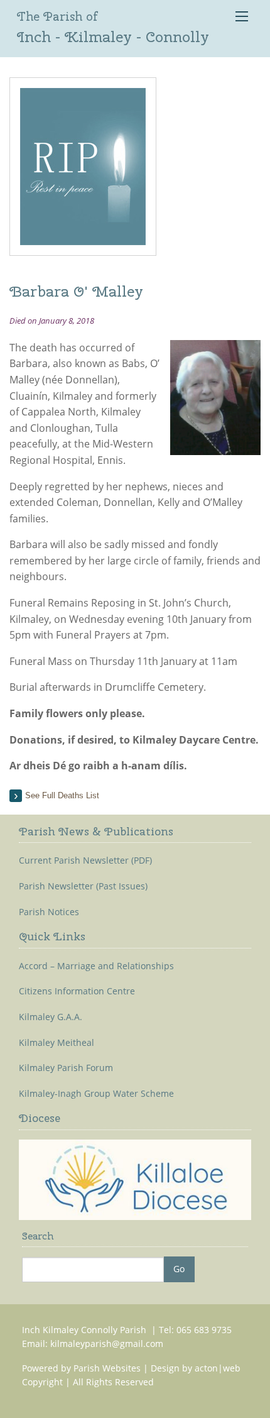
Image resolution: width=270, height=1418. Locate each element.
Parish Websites (107, 1368)
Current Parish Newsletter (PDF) (85, 860)
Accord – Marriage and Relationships (96, 966)
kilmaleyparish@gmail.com (106, 1343)
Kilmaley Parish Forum (66, 1068)
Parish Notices (49, 912)
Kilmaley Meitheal (56, 1042)
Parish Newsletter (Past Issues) (83, 886)
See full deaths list (62, 795)
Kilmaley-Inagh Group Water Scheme (96, 1093)
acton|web (217, 1368)
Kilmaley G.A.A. (50, 1017)
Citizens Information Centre (77, 991)
